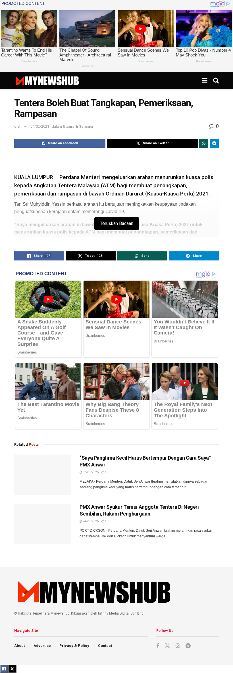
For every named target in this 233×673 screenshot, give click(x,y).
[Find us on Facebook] (157, 646)
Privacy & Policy (74, 645)
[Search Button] (216, 80)
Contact (105, 645)
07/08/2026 (90, 472)
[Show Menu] (204, 80)
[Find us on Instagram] (178, 646)
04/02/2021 (39, 126)
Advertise (42, 645)
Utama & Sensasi (78, 126)
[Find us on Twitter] (167, 645)
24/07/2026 (90, 521)
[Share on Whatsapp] (203, 143)
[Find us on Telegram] (188, 646)
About (19, 645)
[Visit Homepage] (47, 80)
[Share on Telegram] (214, 143)
